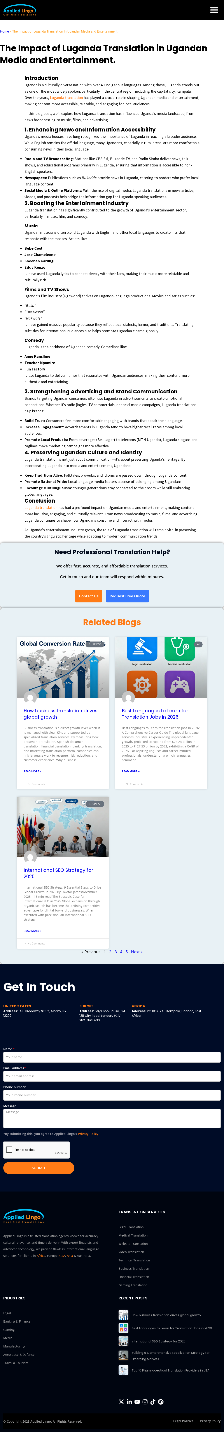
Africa (41, 1256)
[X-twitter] (121, 1402)
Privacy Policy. (88, 1134)
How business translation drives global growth (166, 1315)
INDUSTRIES (14, 1298)
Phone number (14, 1087)
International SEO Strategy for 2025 (158, 1341)
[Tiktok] (153, 1402)
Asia (70, 1256)
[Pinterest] (161, 1402)
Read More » (32, 771)
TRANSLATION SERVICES (142, 1212)
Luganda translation (66, 97)
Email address (14, 1068)
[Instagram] (145, 1402)
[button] (214, 9)
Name (9, 1049)
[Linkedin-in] (129, 1402)
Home (4, 31)
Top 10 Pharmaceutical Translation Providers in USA (170, 1370)
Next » (137, 951)
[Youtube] (137, 1402)
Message (9, 1106)
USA (62, 1256)
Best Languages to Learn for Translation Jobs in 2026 (155, 713)
